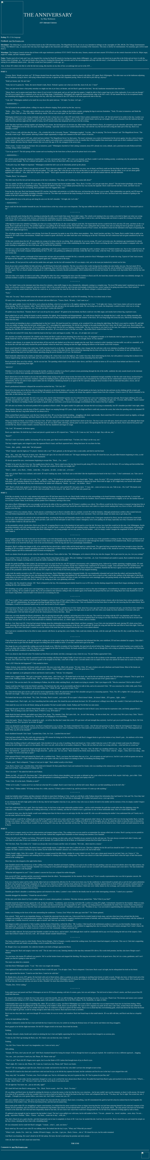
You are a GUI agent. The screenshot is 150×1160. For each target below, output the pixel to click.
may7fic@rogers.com (16, 41)
